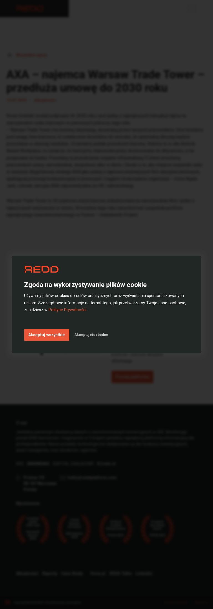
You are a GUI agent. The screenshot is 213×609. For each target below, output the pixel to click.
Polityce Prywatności (67, 310)
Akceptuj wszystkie (46, 335)
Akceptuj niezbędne (91, 335)
